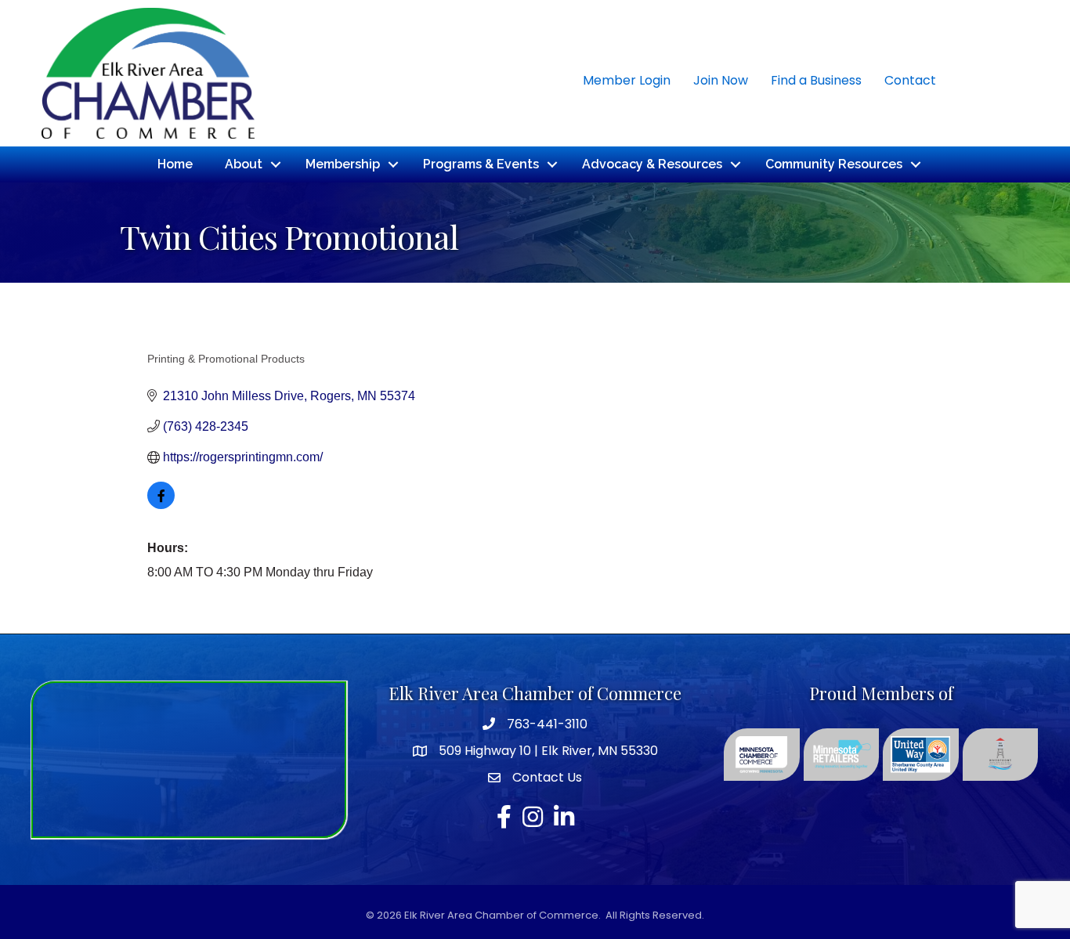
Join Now (720, 80)
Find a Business (816, 80)
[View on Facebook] (161, 504)
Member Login (627, 80)
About (243, 164)
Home (175, 164)
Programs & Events (481, 164)
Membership (342, 164)
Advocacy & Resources (652, 164)
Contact (910, 80)
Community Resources (833, 164)
